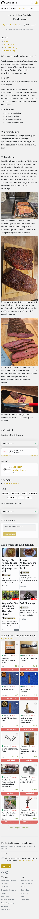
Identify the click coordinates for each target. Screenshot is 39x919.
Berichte (22, 8)
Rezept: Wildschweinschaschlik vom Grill (28, 564)
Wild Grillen (11, 498)
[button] (36, 2)
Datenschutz (25, 890)
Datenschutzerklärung (25, 860)
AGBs (23, 887)
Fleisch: (7, 41)
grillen (21, 498)
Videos (30, 8)
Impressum (24, 893)
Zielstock (4, 883)
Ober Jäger (7, 575)
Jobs (22, 896)
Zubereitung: (9, 50)
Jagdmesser (5, 906)
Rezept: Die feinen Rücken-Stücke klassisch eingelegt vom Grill (10, 565)
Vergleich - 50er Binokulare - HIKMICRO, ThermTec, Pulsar (10, 608)
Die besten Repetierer (8, 890)
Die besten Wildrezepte (11, 483)
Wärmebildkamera (7, 899)
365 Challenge (28, 603)
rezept (24, 493)
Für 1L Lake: (9, 44)
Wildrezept (15, 493)
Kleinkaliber (5, 896)
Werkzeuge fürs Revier (8, 880)
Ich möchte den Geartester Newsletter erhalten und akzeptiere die (21, 859)
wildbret (29, 498)
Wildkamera (5, 909)
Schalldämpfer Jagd (7, 903)
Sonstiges (5, 493)
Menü (6, 8)
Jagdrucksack (5, 893)
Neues (13, 8)
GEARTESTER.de (8, 618)
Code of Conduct (26, 883)
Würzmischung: (11, 47)
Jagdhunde (5, 887)
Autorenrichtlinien (27, 880)
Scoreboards (7, 456)
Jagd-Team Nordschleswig (11, 25)
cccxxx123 (25, 607)
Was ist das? (34, 456)
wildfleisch (33, 493)
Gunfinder (7, 638)
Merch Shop (25, 899)
